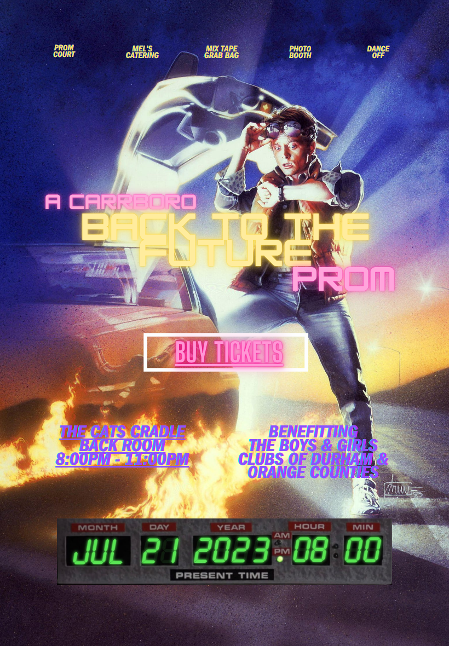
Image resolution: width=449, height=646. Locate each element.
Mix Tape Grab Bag (221, 52)
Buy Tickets (229, 352)
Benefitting (313, 434)
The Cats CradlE (122, 434)
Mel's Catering (142, 52)
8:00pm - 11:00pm (122, 462)
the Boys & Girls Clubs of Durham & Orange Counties (313, 461)
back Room (122, 448)
